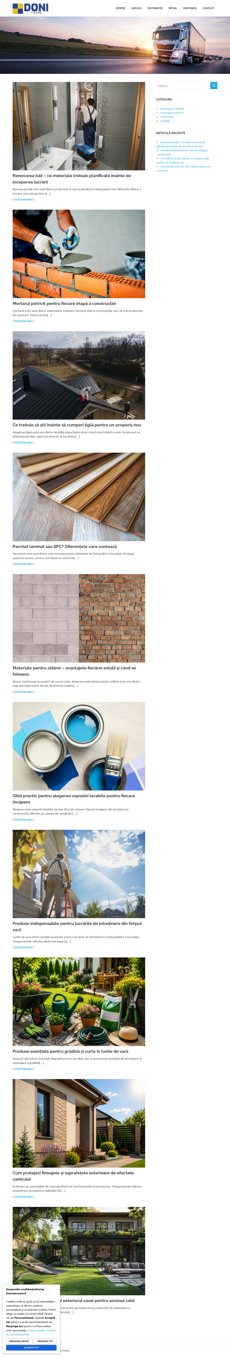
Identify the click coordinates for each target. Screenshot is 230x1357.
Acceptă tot (31, 1347)
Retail (173, 8)
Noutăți (165, 120)
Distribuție (155, 8)
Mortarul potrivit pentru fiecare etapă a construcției (64, 303)
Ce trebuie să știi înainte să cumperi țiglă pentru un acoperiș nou (77, 424)
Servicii (136, 8)
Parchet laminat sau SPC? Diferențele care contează (65, 546)
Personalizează (19, 1341)
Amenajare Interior (172, 112)
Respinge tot (45, 1341)
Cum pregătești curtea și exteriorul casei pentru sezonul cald (73, 1300)
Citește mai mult (23, 199)
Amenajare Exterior (172, 108)
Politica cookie (36, 1330)
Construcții (167, 116)
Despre (120, 8)
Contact (208, 8)
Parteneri (190, 8)
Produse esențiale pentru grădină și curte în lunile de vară (70, 1051)
